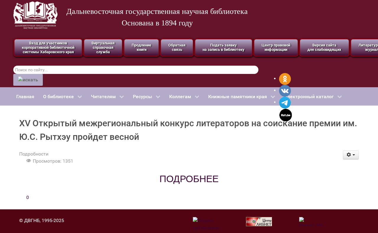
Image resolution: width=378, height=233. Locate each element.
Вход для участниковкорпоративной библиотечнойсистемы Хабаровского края (48, 47)
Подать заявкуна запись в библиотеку (224, 47)
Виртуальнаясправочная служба (103, 47)
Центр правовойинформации (276, 47)
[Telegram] (285, 102)
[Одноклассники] (285, 78)
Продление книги (141, 47)
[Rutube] (285, 114)
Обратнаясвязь (176, 47)
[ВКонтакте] (285, 90)
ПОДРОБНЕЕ (189, 179)
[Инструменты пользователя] (351, 155)
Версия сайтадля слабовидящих (324, 47)
